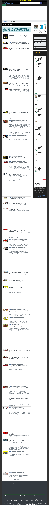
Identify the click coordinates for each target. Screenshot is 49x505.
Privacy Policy (9, 31)
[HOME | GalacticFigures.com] (7, 3)
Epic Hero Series (14, 490)
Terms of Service (34, 504)
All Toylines (13, 492)
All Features (33, 490)
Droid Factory (14, 491)
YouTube (41, 491)
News (7, 21)
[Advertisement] (24, 13)
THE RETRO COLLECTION (38, 42)
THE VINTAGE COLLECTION (38, 40)
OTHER (35, 47)
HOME (4, 21)
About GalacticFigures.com (37, 500)
